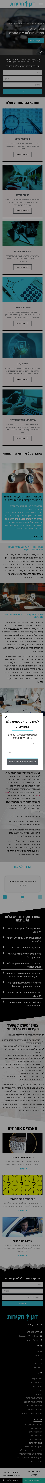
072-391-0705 (15, 735)
